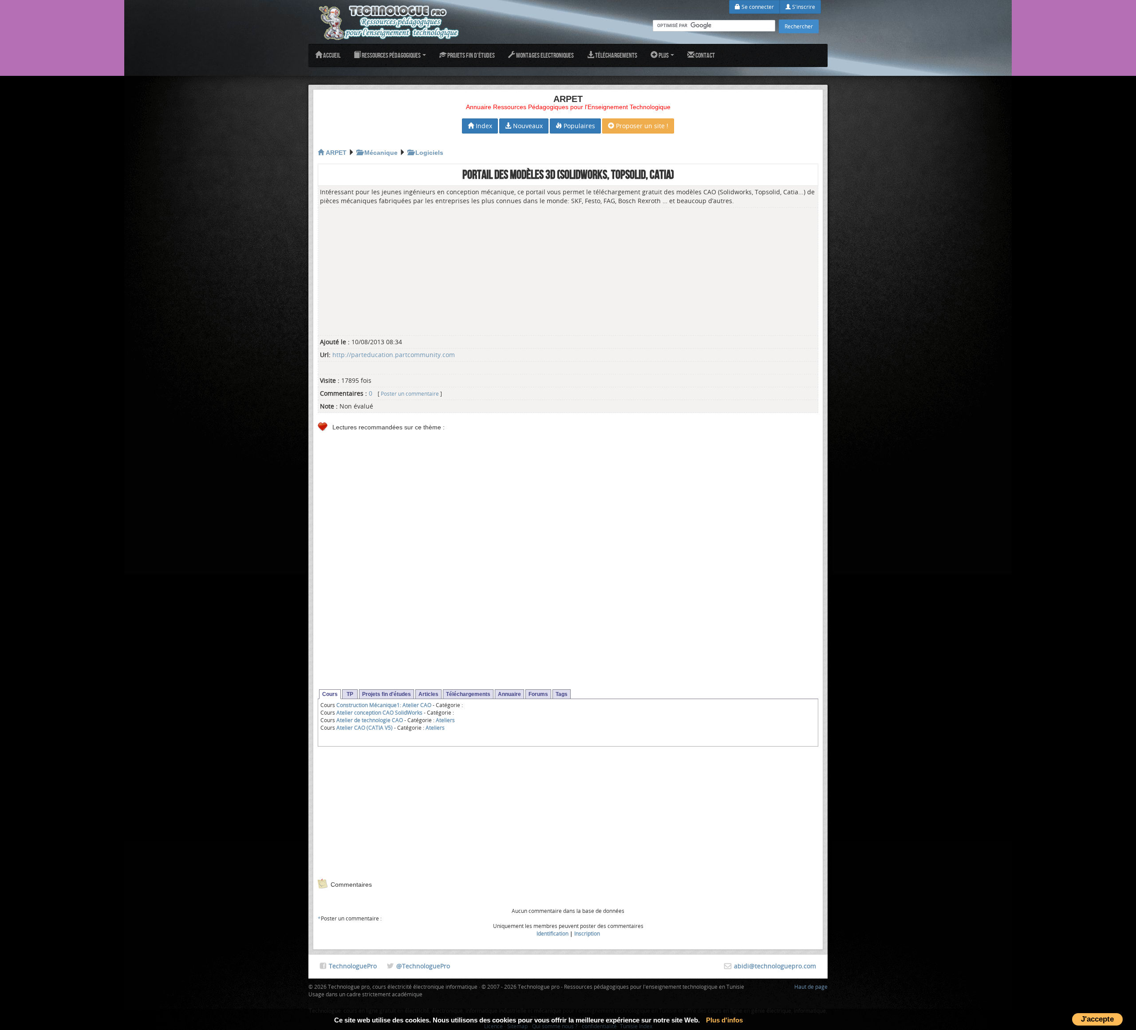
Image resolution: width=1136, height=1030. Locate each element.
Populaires (578, 126)
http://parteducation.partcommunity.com (393, 354)
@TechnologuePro (423, 966)
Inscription (587, 933)
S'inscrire (803, 6)
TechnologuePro (353, 966)
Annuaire (509, 694)
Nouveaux (527, 126)
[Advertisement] (568, 271)
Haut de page (811, 986)
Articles (428, 694)
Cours (330, 694)
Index (483, 126)
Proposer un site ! (641, 126)
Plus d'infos (724, 1020)
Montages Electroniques (544, 55)
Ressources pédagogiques (391, 55)
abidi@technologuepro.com (775, 966)
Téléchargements (615, 55)
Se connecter (757, 6)
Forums (538, 694)
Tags (562, 694)
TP (350, 694)
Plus (664, 55)
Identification (552, 933)
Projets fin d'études (470, 55)
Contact (704, 55)
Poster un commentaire (410, 393)
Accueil (331, 55)
